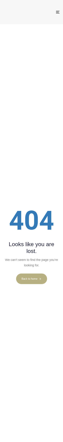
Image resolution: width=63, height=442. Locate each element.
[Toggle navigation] (50, 12)
